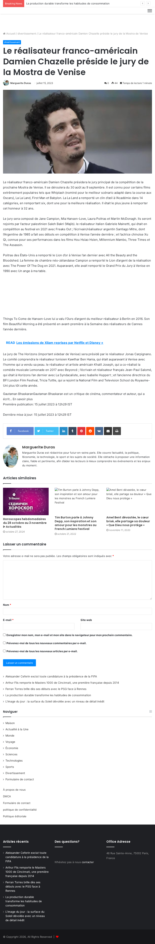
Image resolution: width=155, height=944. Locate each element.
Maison (10, 723)
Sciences (11, 754)
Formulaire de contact (19, 779)
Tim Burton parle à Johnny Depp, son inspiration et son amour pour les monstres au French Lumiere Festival (75, 523)
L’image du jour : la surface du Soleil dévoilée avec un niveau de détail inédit (54, 701)
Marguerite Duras (20, 83)
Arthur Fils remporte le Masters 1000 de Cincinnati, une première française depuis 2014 (62, 682)
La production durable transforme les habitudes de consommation (68, 3)
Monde (9, 735)
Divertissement (15, 773)
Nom (7, 604)
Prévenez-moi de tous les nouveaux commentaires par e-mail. (46, 643)
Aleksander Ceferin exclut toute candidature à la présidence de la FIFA (51, 676)
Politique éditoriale (14, 816)
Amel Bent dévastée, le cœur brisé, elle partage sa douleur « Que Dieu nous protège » (128, 521)
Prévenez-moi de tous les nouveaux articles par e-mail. (42, 651)
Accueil (10, 33)
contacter (88, 862)
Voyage (10, 741)
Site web (86, 620)
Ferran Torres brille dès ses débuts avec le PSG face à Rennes (45, 689)
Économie (11, 748)
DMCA (7, 796)
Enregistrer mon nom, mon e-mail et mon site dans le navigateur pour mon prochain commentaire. (69, 635)
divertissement (27, 33)
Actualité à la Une (16, 729)
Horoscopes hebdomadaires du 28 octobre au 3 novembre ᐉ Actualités (25, 523)
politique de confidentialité (20, 809)
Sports (9, 766)
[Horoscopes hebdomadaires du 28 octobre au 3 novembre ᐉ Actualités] (26, 501)
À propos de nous (14, 789)
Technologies (14, 760)
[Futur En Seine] (22, 17)
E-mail (8, 620)
